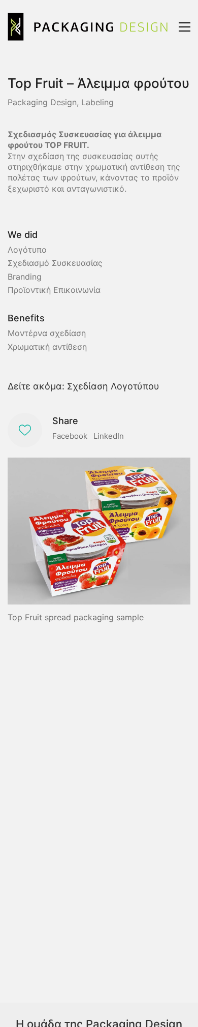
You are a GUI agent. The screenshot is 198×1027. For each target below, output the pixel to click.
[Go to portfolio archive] (163, 1015)
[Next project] (186, 1015)
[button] (184, 27)
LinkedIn (108, 436)
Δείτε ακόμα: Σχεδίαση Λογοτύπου (83, 386)
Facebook (69, 436)
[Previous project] (140, 1015)
